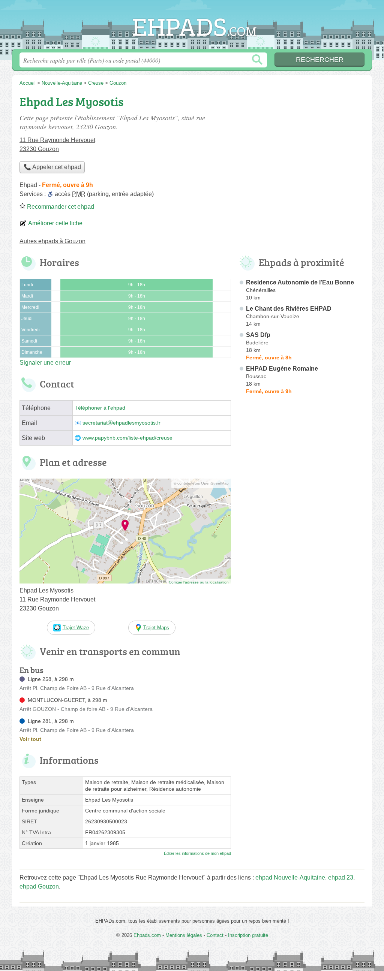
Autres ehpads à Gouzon (53, 241)
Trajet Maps (156, 627)
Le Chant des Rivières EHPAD (289, 308)
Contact (215, 935)
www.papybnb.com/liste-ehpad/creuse (127, 438)
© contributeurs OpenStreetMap (201, 483)
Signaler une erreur (45, 362)
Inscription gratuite (248, 935)
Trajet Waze (76, 627)
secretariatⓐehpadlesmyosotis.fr (121, 423)
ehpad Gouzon (39, 886)
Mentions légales (183, 935)
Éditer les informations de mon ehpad (197, 853)
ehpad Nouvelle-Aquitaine (290, 877)
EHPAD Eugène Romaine (282, 368)
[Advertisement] (301, 571)
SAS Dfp (258, 335)
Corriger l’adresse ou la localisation (199, 582)
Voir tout (30, 739)
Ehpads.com (192, 26)
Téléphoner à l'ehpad (100, 408)
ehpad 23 (340, 877)
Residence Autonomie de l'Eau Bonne (300, 282)
